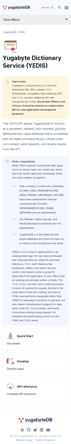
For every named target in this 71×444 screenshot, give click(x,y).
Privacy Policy (24, 440)
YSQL (48, 89)
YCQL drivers (19, 284)
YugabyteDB (9, 32)
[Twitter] (35, 430)
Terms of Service (45, 440)
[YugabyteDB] (16, 7)
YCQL (20, 97)
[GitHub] (28, 430)
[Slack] (22, 430)
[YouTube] (48, 430)
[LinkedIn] (41, 430)
